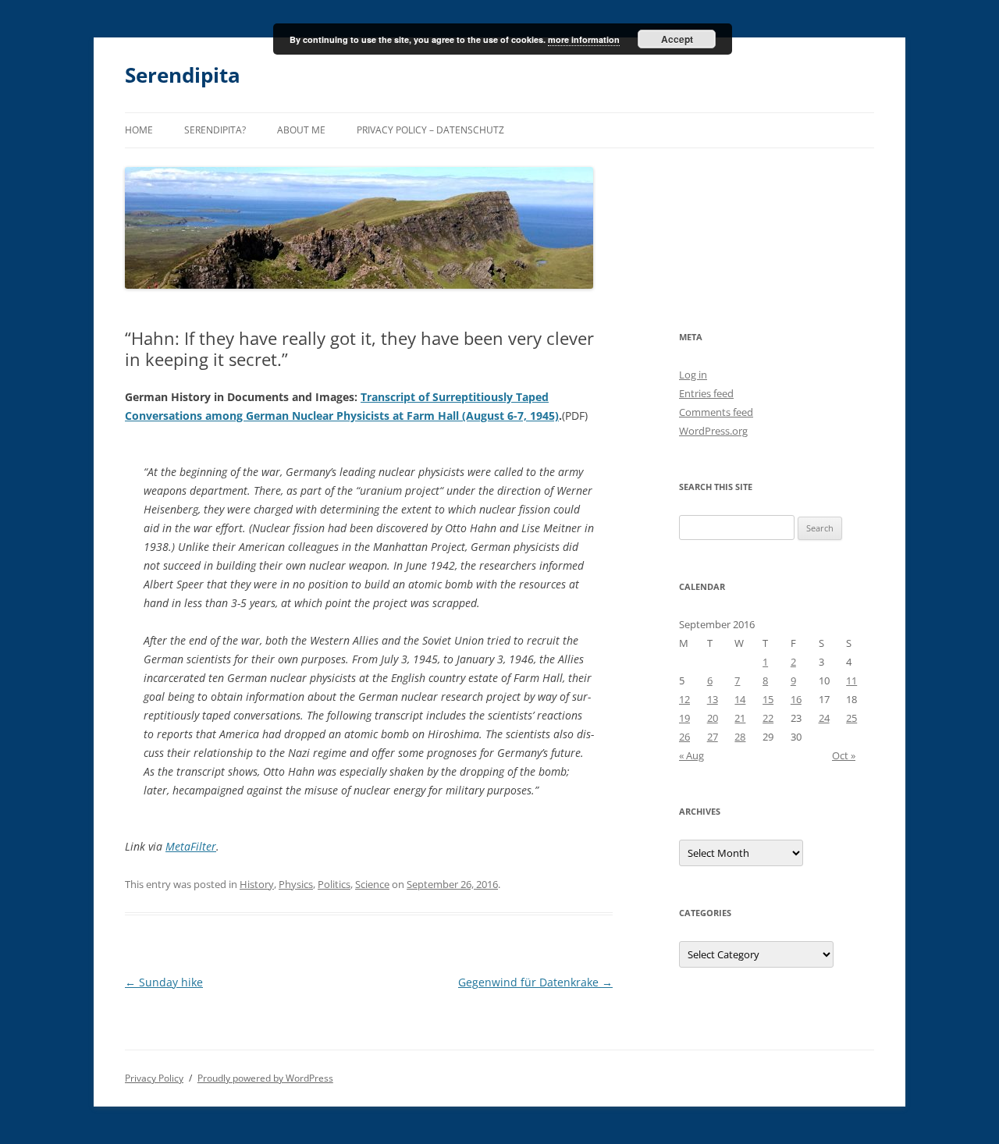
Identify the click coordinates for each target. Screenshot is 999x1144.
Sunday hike (164, 982)
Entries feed (706, 393)
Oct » (843, 755)
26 (684, 737)
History (257, 884)
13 (712, 699)
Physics (296, 884)
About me (301, 130)
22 (768, 718)
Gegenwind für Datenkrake (535, 982)
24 (824, 718)
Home (139, 130)
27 (712, 737)
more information (584, 39)
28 (739, 737)
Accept (677, 39)
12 (684, 699)
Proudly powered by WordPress (265, 1078)
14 (739, 699)
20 (712, 718)
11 (851, 680)
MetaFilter (190, 846)
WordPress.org (713, 431)
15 (768, 699)
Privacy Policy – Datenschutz (430, 130)
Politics (334, 884)
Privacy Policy (154, 1078)
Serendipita (182, 75)
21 (739, 718)
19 (684, 718)
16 (796, 699)
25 (851, 718)
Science (372, 884)
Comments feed (716, 412)
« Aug (691, 755)
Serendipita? (215, 130)
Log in (693, 375)
